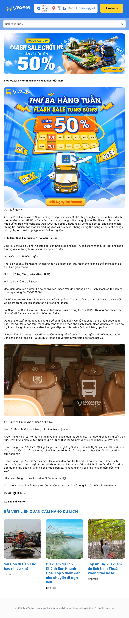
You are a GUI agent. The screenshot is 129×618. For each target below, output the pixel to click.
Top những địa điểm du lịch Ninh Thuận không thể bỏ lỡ (105, 568)
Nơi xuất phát (44, 8)
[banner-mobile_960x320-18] (64, 53)
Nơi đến (59, 8)
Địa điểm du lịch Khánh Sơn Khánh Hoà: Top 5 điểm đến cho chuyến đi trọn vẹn (63, 573)
